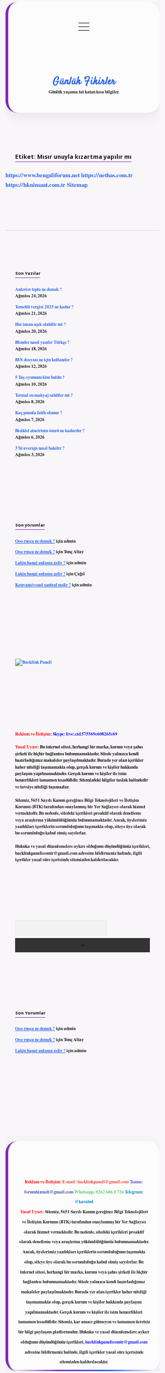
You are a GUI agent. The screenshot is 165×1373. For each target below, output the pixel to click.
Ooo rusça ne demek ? (35, 541)
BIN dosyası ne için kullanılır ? (44, 359)
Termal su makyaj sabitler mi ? (44, 395)
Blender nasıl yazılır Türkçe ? (42, 342)
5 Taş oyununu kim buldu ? (40, 377)
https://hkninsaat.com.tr (36, 184)
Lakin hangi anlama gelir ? (40, 562)
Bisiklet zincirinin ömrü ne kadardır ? (50, 430)
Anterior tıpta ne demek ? (38, 289)
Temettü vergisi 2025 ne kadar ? (44, 306)
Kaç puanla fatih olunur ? (38, 412)
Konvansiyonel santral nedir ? (43, 584)
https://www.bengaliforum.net (43, 175)
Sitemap (77, 184)
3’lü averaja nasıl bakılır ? (40, 448)
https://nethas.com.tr (107, 175)
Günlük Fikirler (84, 81)
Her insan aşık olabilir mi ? (40, 324)
